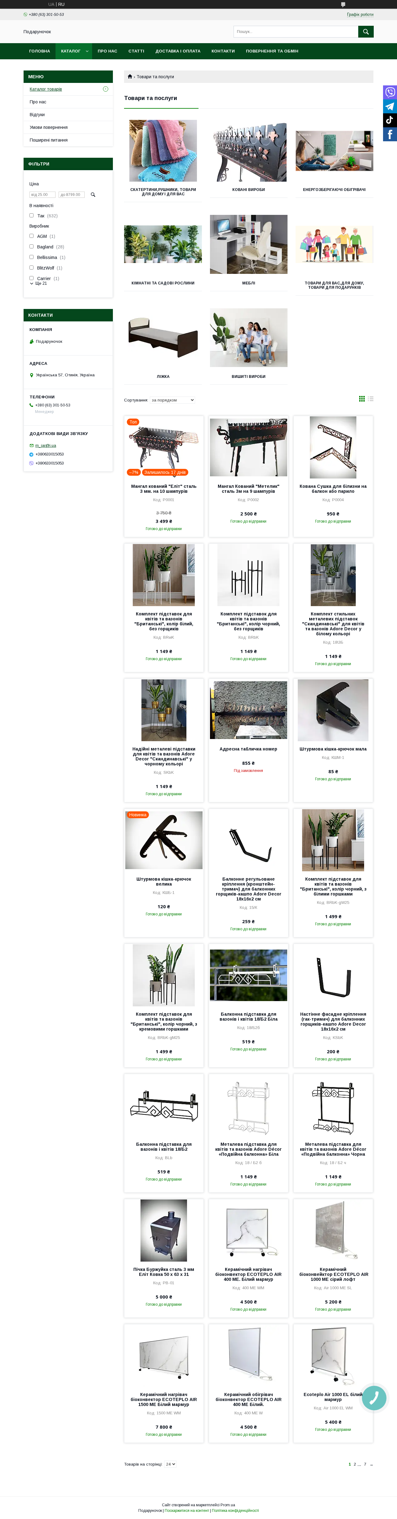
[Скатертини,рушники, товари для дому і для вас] (163, 151)
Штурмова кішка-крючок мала (333, 748)
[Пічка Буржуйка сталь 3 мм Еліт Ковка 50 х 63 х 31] (163, 1230)
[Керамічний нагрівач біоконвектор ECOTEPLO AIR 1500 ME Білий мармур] (163, 1355)
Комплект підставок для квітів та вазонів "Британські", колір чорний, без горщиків (248, 621)
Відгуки (37, 114)
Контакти (223, 51)
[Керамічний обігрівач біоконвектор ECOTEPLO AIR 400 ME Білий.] (248, 1355)
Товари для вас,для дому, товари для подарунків (334, 285)
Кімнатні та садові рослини (163, 283)
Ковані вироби (248, 190)
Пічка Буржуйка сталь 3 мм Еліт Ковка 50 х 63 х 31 (163, 1272)
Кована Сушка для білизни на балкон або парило (333, 489)
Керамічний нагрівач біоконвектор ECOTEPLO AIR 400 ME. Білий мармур (248, 1274)
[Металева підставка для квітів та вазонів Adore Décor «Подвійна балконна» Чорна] (333, 1105)
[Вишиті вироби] (249, 338)
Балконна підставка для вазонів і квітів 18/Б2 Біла (249, 1017)
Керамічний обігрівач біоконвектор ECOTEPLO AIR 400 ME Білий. (249, 1399)
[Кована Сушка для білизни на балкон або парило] (333, 447)
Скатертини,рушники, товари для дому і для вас (163, 192)
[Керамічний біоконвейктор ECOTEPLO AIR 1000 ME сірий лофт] (333, 1230)
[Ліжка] (163, 338)
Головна (39, 51)
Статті (136, 51)
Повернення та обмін (272, 51)
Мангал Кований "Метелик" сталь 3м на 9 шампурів (248, 489)
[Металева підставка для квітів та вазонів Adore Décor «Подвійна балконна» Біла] (248, 1105)
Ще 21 (41, 283)
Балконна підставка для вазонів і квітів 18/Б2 (164, 1147)
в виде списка (370, 400)
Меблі (248, 283)
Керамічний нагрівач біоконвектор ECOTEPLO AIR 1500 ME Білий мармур (164, 1399)
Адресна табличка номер (248, 748)
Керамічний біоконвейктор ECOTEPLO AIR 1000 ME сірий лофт (333, 1274)
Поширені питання (49, 140)
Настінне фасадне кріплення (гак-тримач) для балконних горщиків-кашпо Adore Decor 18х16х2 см (333, 1022)
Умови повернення (49, 127)
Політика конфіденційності (235, 1510)
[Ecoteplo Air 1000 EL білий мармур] (333, 1355)
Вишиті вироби (248, 376)
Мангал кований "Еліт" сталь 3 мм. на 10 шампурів (164, 489)
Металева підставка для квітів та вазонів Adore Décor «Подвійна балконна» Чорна (333, 1149)
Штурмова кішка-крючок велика (163, 881)
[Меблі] (249, 244)
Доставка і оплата (177, 51)
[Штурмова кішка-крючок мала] (333, 710)
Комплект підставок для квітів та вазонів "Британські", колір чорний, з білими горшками (333, 886)
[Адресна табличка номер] (248, 710)
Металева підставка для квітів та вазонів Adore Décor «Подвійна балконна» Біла (248, 1149)
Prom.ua (228, 1505)
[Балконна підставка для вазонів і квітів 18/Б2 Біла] (248, 975)
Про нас (107, 51)
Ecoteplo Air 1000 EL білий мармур (333, 1397)
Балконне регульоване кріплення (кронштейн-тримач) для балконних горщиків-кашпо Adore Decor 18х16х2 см (248, 889)
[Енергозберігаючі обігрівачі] (334, 151)
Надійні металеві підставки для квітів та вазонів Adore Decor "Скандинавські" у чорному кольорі (163, 756)
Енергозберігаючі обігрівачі (334, 190)
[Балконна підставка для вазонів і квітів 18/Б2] (163, 1105)
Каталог (70, 51)
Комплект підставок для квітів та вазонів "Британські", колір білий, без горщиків (163, 621)
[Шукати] (366, 32)
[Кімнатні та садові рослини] (163, 244)
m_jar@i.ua (45, 445)
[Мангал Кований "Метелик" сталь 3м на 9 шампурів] (248, 447)
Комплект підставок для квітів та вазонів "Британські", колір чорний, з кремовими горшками (164, 1022)
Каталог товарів (46, 89)
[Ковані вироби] (249, 151)
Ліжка (163, 376)
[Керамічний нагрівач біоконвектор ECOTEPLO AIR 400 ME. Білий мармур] (248, 1230)
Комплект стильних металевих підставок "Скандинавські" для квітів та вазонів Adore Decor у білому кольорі (333, 623)
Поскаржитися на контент (187, 1510)
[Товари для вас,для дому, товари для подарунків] (334, 244)
